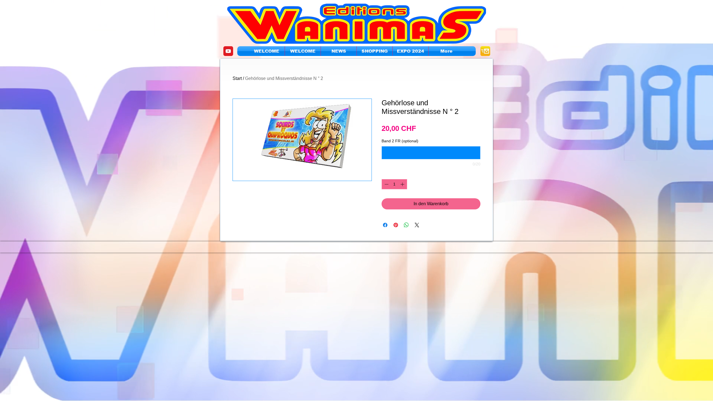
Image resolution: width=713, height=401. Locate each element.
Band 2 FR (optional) (400, 141)
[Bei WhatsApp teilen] (406, 225)
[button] (410, 51)
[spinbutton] (394, 184)
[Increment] (402, 184)
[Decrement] (385, 184)
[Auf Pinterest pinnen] (395, 225)
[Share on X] (417, 225)
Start (237, 78)
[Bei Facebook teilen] (385, 225)
